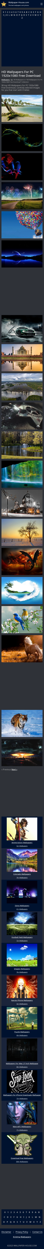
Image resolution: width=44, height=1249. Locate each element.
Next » (14, 769)
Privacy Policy (22, 1232)
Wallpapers (5, 80)
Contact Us (37, 1232)
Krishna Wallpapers (22, 1237)
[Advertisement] (22, 42)
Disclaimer (6, 1232)
